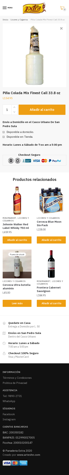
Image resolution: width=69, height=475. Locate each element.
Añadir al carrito (42, 110)
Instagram (9, 419)
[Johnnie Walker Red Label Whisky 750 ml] (17, 200)
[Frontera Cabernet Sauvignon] (51, 264)
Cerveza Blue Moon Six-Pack (49, 223)
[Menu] (5, 8)
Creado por (21, 454)
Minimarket (9, 218)
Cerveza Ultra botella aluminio (16, 286)
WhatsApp (9, 401)
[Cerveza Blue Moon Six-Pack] (51, 200)
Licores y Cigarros (19, 19)
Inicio (5, 19)
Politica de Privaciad (15, 383)
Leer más (17, 303)
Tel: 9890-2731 (12, 396)
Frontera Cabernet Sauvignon (49, 289)
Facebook (9, 414)
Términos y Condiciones (17, 377)
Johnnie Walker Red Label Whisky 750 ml (16, 226)
